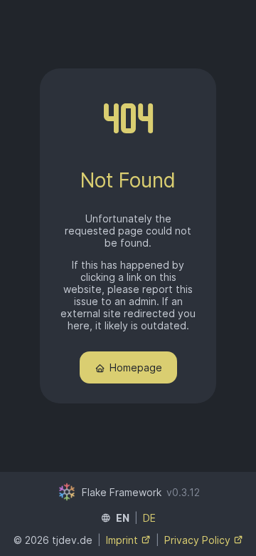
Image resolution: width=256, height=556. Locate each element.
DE (149, 518)
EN (122, 518)
